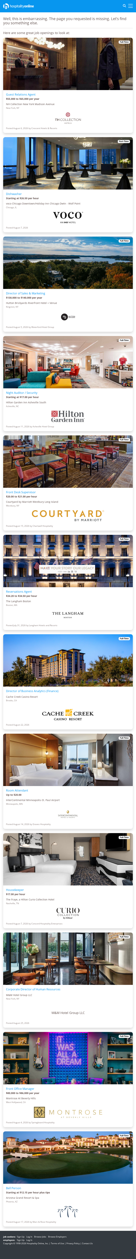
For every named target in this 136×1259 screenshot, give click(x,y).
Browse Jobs (40, 1236)
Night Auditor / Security (21, 393)
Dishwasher (14, 194)
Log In (29, 1236)
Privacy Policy (73, 1243)
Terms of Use (57, 1243)
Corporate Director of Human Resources (33, 989)
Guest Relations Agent (21, 94)
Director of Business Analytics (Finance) (32, 691)
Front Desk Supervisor (21, 492)
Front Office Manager (20, 1089)
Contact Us (87, 1243)
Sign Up (20, 1236)
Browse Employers (57, 1236)
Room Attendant (17, 790)
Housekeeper (15, 890)
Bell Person (13, 1188)
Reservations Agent (19, 592)
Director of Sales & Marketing (25, 293)
